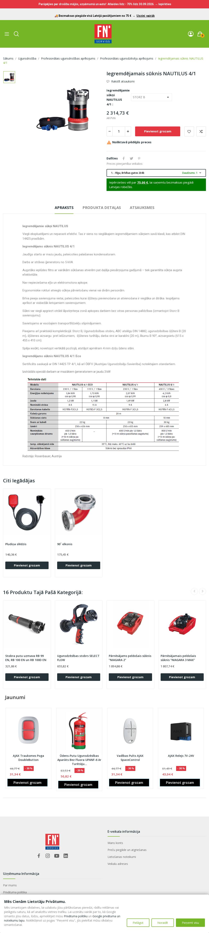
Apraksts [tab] (64, 207)
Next (202, 591)
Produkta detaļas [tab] (101, 207)
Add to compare (201, 131)
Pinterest (139, 158)
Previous (194, 591)
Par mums (10, 885)
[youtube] (56, 855)
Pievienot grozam (157, 131)
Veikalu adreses (118, 864)
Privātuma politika (15, 892)
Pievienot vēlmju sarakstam (189, 131)
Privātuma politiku (76, 916)
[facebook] (38, 855)
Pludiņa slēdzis (15, 544)
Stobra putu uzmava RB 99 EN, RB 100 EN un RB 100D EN (25, 658)
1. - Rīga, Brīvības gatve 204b (156, 173)
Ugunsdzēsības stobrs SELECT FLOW (78, 658)
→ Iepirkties (163, 4)
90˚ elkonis (64, 544)
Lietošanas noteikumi (122, 857)
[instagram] (47, 855)
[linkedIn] (65, 855)
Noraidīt (162, 923)
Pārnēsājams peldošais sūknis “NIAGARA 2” (130, 658)
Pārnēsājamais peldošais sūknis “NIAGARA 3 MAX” (178, 658)
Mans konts (115, 843)
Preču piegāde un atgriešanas (127, 850)
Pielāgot (138, 923)
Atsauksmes (142, 207)
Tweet (131, 158)
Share (124, 158)
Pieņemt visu (190, 923)
